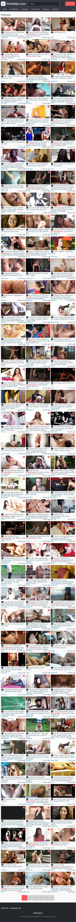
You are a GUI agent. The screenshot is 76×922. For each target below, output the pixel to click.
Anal (10, 78)
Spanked (3, 866)
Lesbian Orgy (62, 363)
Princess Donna (56, 144)
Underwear (4, 187)
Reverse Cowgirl (18, 36)
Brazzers (37, 144)
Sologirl (3, 122)
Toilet (38, 801)
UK (52, 406)
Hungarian (29, 649)
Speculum (20, 209)
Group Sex (60, 406)
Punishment (67, 122)
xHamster (4, 37)
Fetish (53, 145)
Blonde (43, 145)
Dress (10, 583)
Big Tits (40, 474)
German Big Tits (18, 823)
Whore (28, 231)
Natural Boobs (42, 78)
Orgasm (56, 801)
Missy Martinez (56, 560)
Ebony (64, 58)
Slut (30, 122)
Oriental (53, 627)
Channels (24, 9)
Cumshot (45, 100)
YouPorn (4, 322)
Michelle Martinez (57, 231)
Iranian (69, 823)
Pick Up (15, 255)
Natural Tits (33, 78)
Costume (33, 494)
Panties (68, 625)
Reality (7, 605)
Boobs (72, 298)
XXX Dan (29, 103)
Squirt (22, 647)
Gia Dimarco (55, 122)
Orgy (56, 363)
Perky (32, 36)
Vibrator (53, 78)
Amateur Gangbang (36, 824)
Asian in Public (18, 603)
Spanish (63, 713)
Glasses (46, 472)
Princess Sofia (30, 56)
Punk (11, 122)
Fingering (13, 101)
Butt (27, 101)
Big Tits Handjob (6, 824)
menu (73, 9)
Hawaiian (33, 888)
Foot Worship (55, 189)
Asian (12, 715)
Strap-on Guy (55, 737)
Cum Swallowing (43, 79)
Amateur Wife (30, 123)
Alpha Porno (55, 322)
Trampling (45, 647)
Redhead (37, 189)
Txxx (52, 37)
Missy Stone (55, 844)
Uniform (40, 341)
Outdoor (8, 123)
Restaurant (8, 560)
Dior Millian (55, 56)
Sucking (46, 516)
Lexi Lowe (54, 472)
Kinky (58, 627)
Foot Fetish (20, 187)
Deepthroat (29, 474)
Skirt (64, 625)
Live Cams (70, 4)
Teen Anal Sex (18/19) (58, 277)
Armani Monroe (31, 34)
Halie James (55, 866)
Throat (13, 100)
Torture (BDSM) (42, 384)
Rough (14, 649)
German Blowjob (6, 823)
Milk (27, 233)
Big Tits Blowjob (17, 824)
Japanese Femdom (15, 844)
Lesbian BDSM (35, 255)
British (72, 319)
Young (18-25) (10, 34)
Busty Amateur (67, 583)
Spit (52, 165)
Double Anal (57, 341)
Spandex (7, 518)
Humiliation (54, 496)
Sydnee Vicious (31, 472)
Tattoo (40, 516)
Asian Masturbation (7, 603)
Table (66, 101)
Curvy (36, 474)
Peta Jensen (30, 144)
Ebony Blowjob (55, 516)
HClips (3, 410)
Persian (64, 823)
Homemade (29, 79)
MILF (66, 123)
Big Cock (37, 605)
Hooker (28, 363)
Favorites (55, 9)
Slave (11, 36)
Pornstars (35, 9)
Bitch (60, 165)
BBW (21, 275)
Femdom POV (34, 452)
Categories (14, 9)
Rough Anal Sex (6, 649)
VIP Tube (4, 607)
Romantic (4, 144)
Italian (11, 187)
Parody (43, 144)
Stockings (19, 100)
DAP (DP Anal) (66, 341)
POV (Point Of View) (7, 165)
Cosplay (34, 145)
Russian (9, 255)
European (4, 583)
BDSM (64, 145)
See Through (10, 408)
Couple (68, 691)
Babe (20, 846)
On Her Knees (55, 647)
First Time (69, 144)
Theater (32, 713)
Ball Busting (29, 759)
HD (18, 56)
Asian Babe (60, 101)
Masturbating (10, 320)
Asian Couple (55, 691)
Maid (71, 428)
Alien (44, 209)
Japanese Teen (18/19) (8, 494)
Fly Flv (53, 125)
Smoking (53, 868)
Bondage (58, 145)
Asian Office (65, 100)
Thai (8, 496)
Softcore (37, 627)
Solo (8, 122)
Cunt (18, 363)
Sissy (71, 209)
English (53, 408)
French (39, 165)
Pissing (65, 494)
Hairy (47, 779)
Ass (27, 408)
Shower (3, 386)
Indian (61, 539)
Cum (22, 363)
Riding (31, 100)
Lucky (3, 715)
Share (34, 582)
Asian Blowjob (5, 100)
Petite (3, 34)
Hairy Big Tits (41, 187)
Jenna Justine (30, 428)
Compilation (54, 693)
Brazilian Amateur (68, 582)
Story (17, 231)
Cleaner (3, 364)
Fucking (7, 430)
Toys (27, 209)
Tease (28, 450)
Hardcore (4, 58)
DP (52, 341)
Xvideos (28, 760)
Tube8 (28, 519)
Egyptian (60, 298)
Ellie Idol (29, 297)
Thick (31, 430)
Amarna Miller (55, 713)
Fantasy (53, 474)
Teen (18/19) (70, 277)
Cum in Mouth (38, 693)
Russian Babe (30, 516)
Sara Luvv (4, 384)
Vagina (28, 627)
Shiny (27, 364)
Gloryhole (62, 78)
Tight (42, 34)
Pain (47, 189)
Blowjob (59, 474)
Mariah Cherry (31, 187)
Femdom (11, 58)
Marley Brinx (5, 516)
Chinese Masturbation (8, 341)
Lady (52, 384)
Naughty (33, 342)
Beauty (19, 691)
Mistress (14, 56)
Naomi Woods (31, 603)
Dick (35, 79)
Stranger (43, 363)
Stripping (13, 669)
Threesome (4, 36)
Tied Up (9, 209)
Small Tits (16, 253)
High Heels (58, 430)
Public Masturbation (16, 605)
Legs (17, 582)
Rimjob (43, 430)
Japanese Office (56, 100)
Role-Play (67, 472)
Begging (66, 693)
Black (58, 518)
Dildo (37, 209)
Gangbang (4, 275)
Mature (3, 320)
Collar (61, 693)
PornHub (4, 103)
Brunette (66, 298)
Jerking (12, 167)
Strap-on (66, 209)
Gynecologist (11, 211)
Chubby (35, 823)
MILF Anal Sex (59, 123)
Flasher (7, 715)
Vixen (60, 625)
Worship (53, 187)
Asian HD (54, 428)
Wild (5, 496)
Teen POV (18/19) (66, 275)
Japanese (63, 691)
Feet (7, 189)
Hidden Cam (5, 713)
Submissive (8, 582)
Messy (13, 123)
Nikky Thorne (5, 56)
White (12, 231)
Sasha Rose (5, 253)
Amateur (69, 78)
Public (52, 123)
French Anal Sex (31, 165)
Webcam (8, 406)
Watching (70, 779)
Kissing (53, 253)
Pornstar (60, 868)
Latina (56, 165)
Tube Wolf (29, 278)
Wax (13, 538)
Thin (27, 430)
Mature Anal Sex (15, 319)
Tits (16, 34)
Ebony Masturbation (32, 625)
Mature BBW (5, 319)
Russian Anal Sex (31, 518)
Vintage (38, 56)
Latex (52, 430)
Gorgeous (22, 255)
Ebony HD (62, 56)
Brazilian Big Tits (56, 582)
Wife (27, 122)
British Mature (64, 319)
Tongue (72, 603)
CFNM (41, 406)
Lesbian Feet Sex (62, 187)
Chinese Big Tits (11, 342)
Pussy (28, 36)
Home (4, 9)
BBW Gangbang (13, 275)
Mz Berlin (4, 888)
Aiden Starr (30, 253)
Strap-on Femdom (56, 209)
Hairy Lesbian (61, 364)
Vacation (66, 603)
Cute (61, 844)
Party (55, 406)
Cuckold (28, 320)
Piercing (32, 209)
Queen (45, 518)
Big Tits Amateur (56, 297)
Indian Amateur (55, 538)
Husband (35, 122)
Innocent (37, 36)
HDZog (53, 278)
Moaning (15, 890)
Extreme (42, 691)
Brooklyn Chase (31, 341)
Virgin (63, 144)
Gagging (3, 297)
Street (38, 363)
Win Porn (54, 300)
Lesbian (70, 187)
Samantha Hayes (57, 603)
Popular (45, 9)
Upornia (28, 37)
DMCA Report (38, 913)
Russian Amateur (31, 779)
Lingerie (38, 319)
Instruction (4, 78)
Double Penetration (16, 735)
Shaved (3, 408)
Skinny (47, 34)
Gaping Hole (5, 735)
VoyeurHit (54, 629)
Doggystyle (70, 58)
